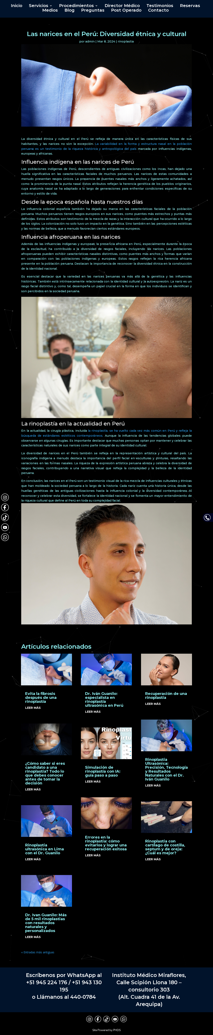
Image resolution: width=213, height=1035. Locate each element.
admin (90, 41)
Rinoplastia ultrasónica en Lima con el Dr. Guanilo (44, 849)
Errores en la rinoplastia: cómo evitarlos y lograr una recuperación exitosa (106, 843)
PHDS (117, 1030)
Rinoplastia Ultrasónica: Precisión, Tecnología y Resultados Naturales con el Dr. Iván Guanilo (166, 769)
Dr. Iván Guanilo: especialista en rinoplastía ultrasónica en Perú (104, 699)
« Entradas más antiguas (37, 952)
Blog (69, 11)
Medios (50, 11)
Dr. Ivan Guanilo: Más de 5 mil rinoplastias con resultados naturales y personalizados (46, 923)
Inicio (16, 6)
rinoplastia (126, 41)
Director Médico (122, 6)
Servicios (38, 6)
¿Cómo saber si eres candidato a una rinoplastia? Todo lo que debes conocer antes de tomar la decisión (45, 773)
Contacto (158, 11)
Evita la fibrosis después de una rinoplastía (41, 697)
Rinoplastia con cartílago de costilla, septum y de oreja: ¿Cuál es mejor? (165, 847)
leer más (33, 708)
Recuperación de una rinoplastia (166, 695)
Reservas (190, 6)
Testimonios (159, 6)
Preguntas (92, 11)
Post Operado (126, 11)
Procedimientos (76, 6)
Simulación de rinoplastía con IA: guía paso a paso (102, 771)
